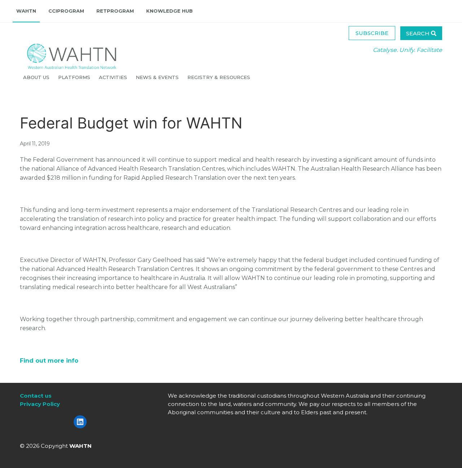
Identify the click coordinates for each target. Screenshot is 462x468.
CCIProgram (66, 11)
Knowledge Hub (169, 11)
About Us (37, 77)
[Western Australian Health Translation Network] (64, 54)
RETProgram (115, 11)
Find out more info (49, 360)
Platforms (75, 77)
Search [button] (418, 33)
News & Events (158, 77)
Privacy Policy (40, 404)
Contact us (36, 395)
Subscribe (372, 33)
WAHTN (26, 11)
